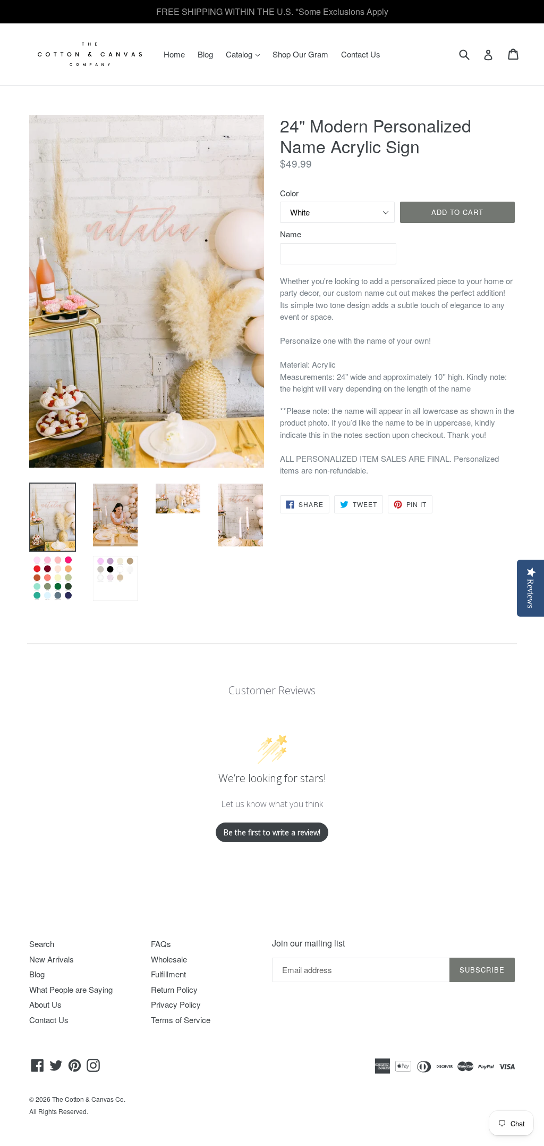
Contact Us (360, 54)
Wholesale (169, 959)
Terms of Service (180, 1019)
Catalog (245, 54)
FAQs (161, 943)
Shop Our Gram (300, 54)
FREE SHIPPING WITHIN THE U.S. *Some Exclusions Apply (272, 11)
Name (290, 233)
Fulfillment (168, 973)
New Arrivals (51, 959)
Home (174, 54)
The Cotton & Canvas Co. (88, 1098)
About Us (45, 1004)
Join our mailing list (308, 943)
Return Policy (174, 989)
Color (289, 192)
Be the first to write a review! (272, 832)
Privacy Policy (176, 1004)
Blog (205, 54)
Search (41, 943)
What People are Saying (71, 989)
